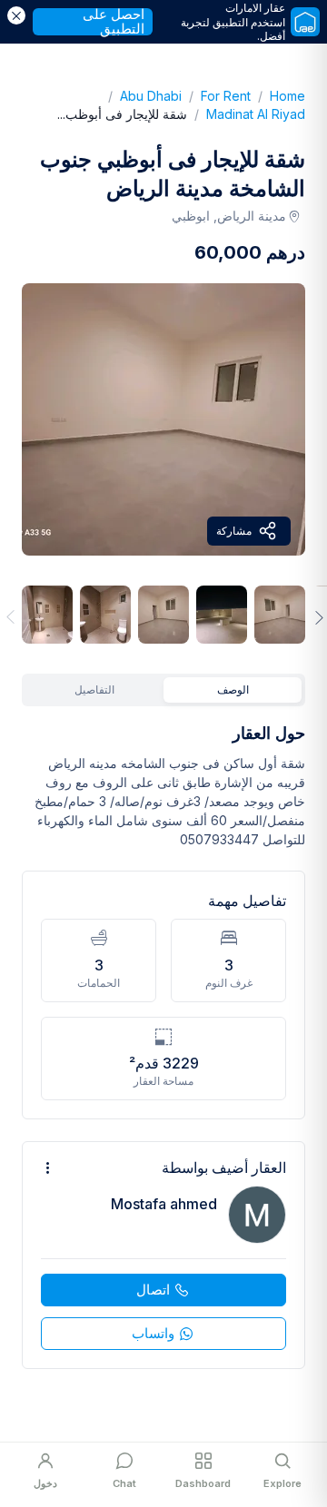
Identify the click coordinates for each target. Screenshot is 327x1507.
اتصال (153, 1289)
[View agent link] (163, 1255)
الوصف (233, 689)
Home (278, 95)
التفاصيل (94, 689)
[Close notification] (16, 15)
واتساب (153, 1333)
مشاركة (234, 530)
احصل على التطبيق (113, 21)
